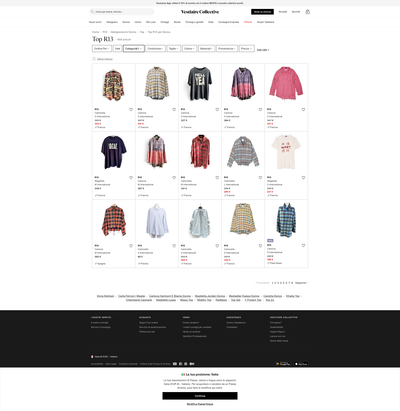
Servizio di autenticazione (152, 327)
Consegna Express (228, 22)
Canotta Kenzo (272, 296)
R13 (105, 32)
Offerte (248, 22)
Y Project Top (253, 300)
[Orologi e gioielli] (206, 22)
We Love (151, 22)
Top (142, 32)
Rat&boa (221, 300)
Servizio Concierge (100, 327)
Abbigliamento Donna (123, 32)
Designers (112, 22)
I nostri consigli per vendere (197, 327)
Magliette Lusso (166, 300)
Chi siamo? (276, 322)
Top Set (235, 300)
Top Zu (269, 300)
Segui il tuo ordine (148, 322)
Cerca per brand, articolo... (109, 11)
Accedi (283, 11)
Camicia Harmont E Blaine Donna (170, 296)
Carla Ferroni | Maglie (131, 296)
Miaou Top (186, 300)
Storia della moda (279, 340)
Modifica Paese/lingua (200, 404)
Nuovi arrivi (95, 22)
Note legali (110, 363)
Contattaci (232, 327)
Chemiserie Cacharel (139, 300)
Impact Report (277, 331)
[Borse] (183, 22)
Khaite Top (293, 296)
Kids (210, 22)
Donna (126, 22)
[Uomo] (143, 22)
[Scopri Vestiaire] (276, 22)
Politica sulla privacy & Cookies (155, 363)
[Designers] (120, 22)
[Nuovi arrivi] (104, 22)
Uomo (138, 22)
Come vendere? (191, 322)
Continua (200, 396)
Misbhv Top (204, 300)
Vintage (164, 22)
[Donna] (132, 22)
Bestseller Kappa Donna (244, 296)
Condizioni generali (128, 363)
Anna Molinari (105, 296)
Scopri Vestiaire (265, 22)
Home (95, 32)
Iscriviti (296, 11)
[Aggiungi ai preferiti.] (131, 109)
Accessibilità (97, 363)
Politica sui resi (147, 331)
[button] (307, 12)
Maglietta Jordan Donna (210, 296)
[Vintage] (171, 22)
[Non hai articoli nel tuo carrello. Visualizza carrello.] (307, 12)
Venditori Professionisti (195, 336)
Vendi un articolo (262, 11)
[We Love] (158, 22)
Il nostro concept (99, 322)
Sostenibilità (276, 327)
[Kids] (216, 22)
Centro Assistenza (236, 322)
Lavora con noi (277, 336)
